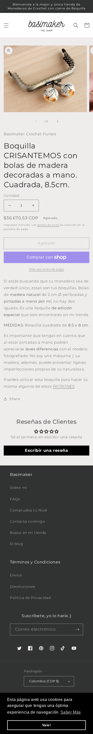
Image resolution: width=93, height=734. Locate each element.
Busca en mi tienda (28, 532)
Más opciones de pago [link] (46, 269)
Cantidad (11, 195)
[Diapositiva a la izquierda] (35, 121)
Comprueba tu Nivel (28, 510)
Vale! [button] (46, 725)
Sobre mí (18, 487)
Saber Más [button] (71, 712)
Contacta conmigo (27, 521)
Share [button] (14, 399)
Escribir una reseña (46, 450)
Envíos (16, 575)
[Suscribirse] (77, 629)
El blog (16, 544)
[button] (6, 25)
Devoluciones (22, 586)
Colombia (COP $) (44, 681)
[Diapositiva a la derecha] (57, 121)
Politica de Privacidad (30, 598)
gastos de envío (48, 225)
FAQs (15, 499)
